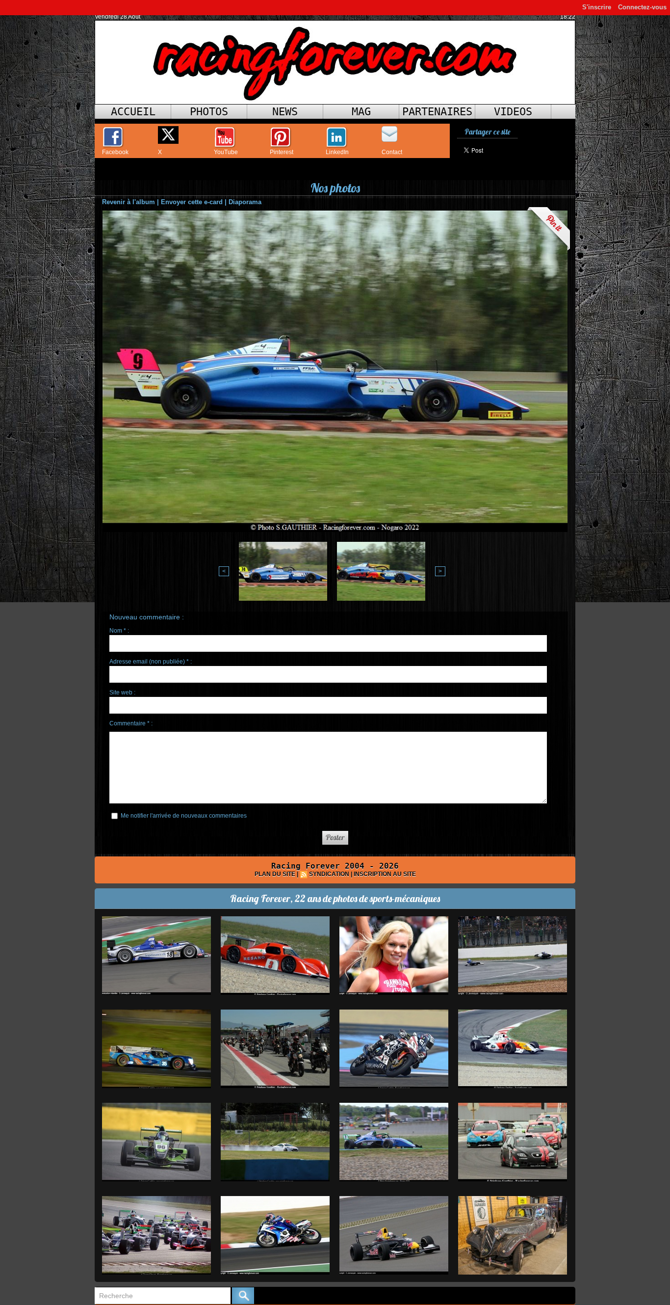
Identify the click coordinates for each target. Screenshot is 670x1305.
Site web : (122, 692)
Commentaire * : (131, 723)
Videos (513, 112)
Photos (209, 112)
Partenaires (437, 112)
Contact (392, 152)
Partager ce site (487, 131)
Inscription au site (385, 874)
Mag (361, 112)
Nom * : (119, 630)
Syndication (329, 874)
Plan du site (275, 874)
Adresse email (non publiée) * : (150, 661)
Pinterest (281, 152)
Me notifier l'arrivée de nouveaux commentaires (184, 815)
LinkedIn (337, 152)
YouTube (226, 152)
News (285, 112)
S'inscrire (596, 7)
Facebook (115, 152)
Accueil (133, 112)
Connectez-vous (642, 7)
